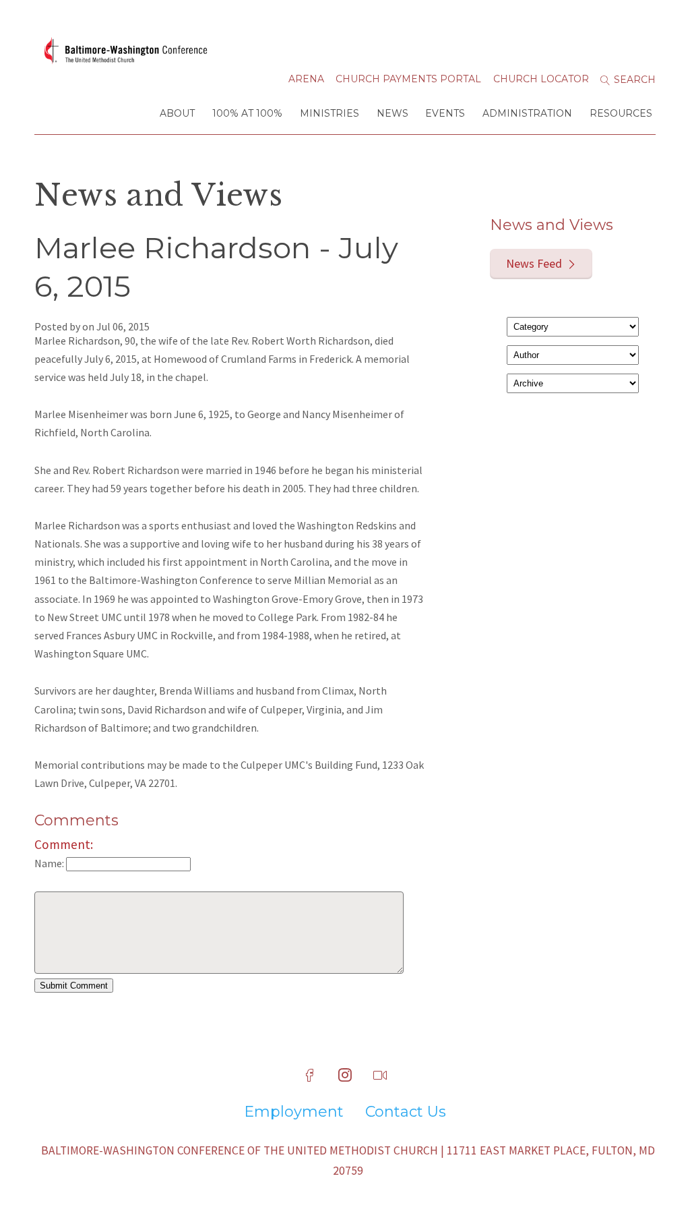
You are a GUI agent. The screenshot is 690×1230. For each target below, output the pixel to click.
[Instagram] (345, 1075)
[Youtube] (380, 1075)
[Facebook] (310, 1075)
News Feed (534, 263)
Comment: (63, 844)
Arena (306, 79)
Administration (527, 113)
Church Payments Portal (408, 79)
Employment (294, 1112)
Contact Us (405, 1112)
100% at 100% (247, 113)
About (177, 113)
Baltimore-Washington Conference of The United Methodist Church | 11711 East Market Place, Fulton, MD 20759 (348, 1160)
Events (445, 113)
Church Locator (541, 79)
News (392, 113)
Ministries (329, 113)
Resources (621, 113)
